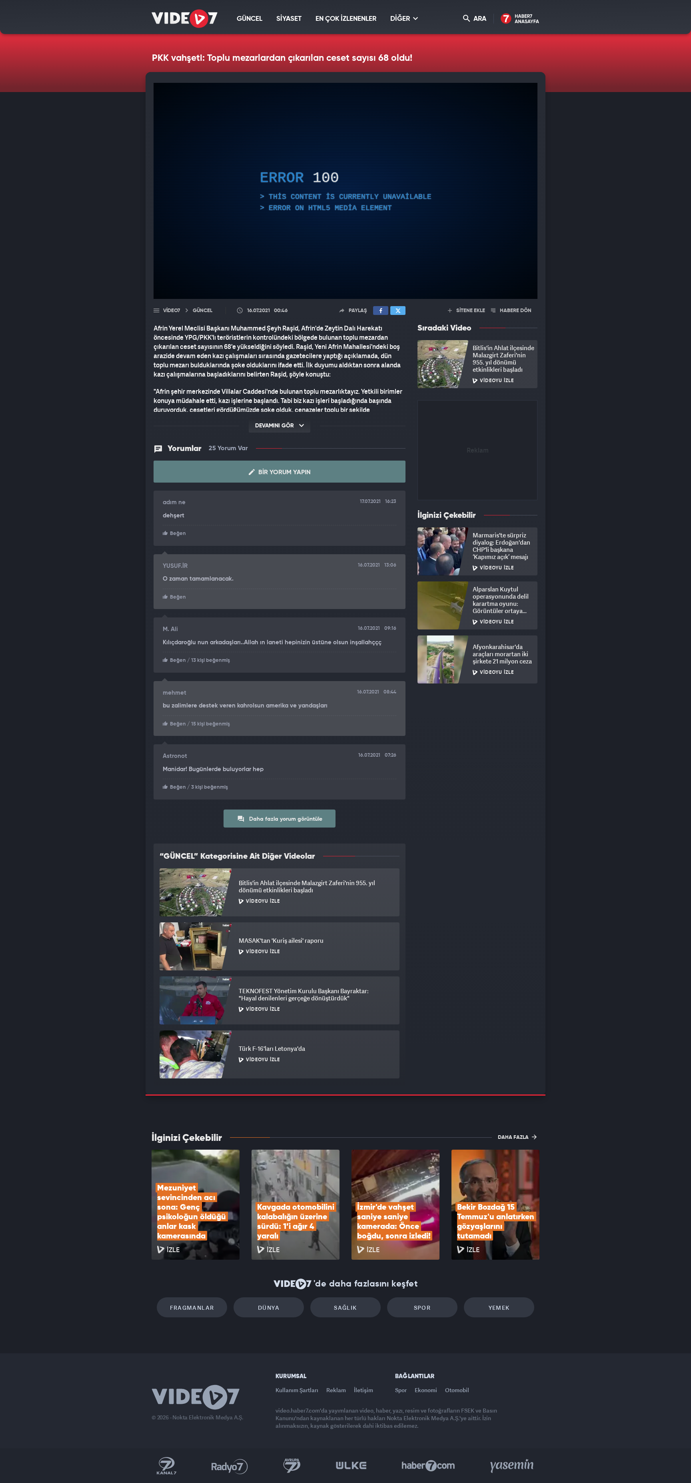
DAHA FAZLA (514, 1137)
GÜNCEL (249, 19)
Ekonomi (426, 1390)
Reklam (336, 1390)
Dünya (269, 1307)
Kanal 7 (166, 1466)
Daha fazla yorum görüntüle (285, 819)
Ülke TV (351, 1466)
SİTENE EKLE (470, 310)
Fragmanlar (192, 1307)
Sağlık (345, 1307)
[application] (345, 191)
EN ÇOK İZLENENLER (346, 19)
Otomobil (457, 1390)
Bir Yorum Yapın (284, 472)
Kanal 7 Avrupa (292, 1466)
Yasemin (512, 1466)
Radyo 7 (230, 1466)
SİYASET (289, 19)
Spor (422, 1307)
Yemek (499, 1307)
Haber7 (428, 1466)
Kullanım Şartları (297, 1390)
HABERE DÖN (515, 310)
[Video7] (185, 18)
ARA (479, 19)
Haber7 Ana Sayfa (520, 19)
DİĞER (400, 19)
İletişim (363, 1390)
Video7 (171, 310)
